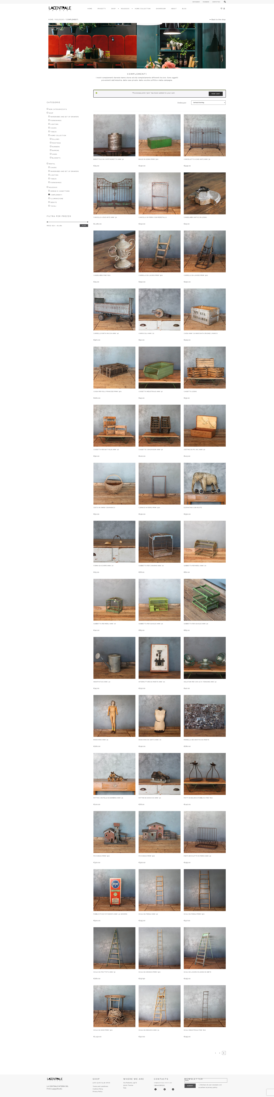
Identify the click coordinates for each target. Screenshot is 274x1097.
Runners (56, 147)
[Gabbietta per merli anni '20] (205, 542)
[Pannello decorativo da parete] (205, 716)
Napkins (55, 150)
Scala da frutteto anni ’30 (104, 972)
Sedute (54, 202)
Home (50, 19)
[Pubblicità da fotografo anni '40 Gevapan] (114, 890)
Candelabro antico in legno (195, 217)
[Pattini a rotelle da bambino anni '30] (114, 774)
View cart (215, 94)
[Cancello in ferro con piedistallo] (160, 193)
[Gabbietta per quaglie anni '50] (160, 600)
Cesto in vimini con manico (104, 507)
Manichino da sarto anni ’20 (150, 740)
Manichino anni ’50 (100, 740)
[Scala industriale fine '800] (205, 1006)
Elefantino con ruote (193, 507)
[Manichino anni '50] (114, 716)
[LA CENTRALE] (60, 8)
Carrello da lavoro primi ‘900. (196, 275)
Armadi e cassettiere (60, 191)
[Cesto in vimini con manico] (114, 484)
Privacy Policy (98, 1091)
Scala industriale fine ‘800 (195, 1030)
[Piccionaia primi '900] (114, 832)
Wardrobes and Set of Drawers (65, 117)
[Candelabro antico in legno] (205, 193)
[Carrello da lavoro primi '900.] (205, 251)
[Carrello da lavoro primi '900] (160, 251)
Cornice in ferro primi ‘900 (149, 507)
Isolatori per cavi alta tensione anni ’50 (200, 682)
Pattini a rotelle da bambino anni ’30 (108, 798)
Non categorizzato (58, 109)
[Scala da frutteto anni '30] (114, 948)
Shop (51, 113)
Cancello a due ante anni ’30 (105, 217)
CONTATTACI (216, 1)
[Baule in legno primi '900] (160, 135)
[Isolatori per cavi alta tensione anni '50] (205, 658)
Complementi (56, 195)
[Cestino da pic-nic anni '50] (205, 426)
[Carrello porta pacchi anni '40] (114, 309)
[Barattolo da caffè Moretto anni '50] (114, 135)
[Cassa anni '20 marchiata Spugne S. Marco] (205, 309)
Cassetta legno (190, 391)
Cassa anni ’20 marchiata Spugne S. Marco (201, 333)
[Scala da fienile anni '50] (160, 890)
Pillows (55, 139)
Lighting (54, 124)
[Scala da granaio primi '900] (160, 948)
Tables (54, 132)
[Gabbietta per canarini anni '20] (160, 542)
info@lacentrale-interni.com (163, 1082)
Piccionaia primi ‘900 (101, 856)
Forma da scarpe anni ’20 (103, 565)
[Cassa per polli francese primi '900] (114, 368)
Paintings (56, 143)
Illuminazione (57, 198)
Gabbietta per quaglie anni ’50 (151, 624)
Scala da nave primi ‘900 (103, 1030)
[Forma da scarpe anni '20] (114, 542)
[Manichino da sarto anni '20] (160, 716)
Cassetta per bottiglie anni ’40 (106, 449)
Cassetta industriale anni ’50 (151, 391)
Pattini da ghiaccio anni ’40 (150, 798)
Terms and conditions (100, 1086)
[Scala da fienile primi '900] (205, 890)
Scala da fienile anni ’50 (148, 914)
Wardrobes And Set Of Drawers (65, 171)
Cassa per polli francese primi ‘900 (107, 391)
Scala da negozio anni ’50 (149, 1030)
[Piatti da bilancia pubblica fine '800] (205, 774)
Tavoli (53, 206)
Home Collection (58, 135)
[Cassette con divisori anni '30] (160, 426)
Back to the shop (218, 19)
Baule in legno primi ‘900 (148, 159)
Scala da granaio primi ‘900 (150, 972)
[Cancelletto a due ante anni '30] (205, 135)
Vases (54, 154)
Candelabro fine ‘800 (101, 275)
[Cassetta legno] (205, 368)
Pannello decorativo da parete (196, 740)
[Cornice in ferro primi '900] (160, 484)
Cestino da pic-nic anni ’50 (194, 449)
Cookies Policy (98, 1089)
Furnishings (56, 120)
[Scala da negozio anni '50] (160, 1006)
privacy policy (212, 1087)
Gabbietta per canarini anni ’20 (151, 565)
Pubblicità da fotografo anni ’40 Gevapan (110, 914)
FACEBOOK (206, 1)
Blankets (56, 158)
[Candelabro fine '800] (114, 251)
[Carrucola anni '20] (160, 309)
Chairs (54, 128)
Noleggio (59, 19)
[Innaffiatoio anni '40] (114, 658)
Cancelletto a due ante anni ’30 (197, 159)
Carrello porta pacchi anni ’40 (106, 333)
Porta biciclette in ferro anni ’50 (197, 856)
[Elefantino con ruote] (205, 484)
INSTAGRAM (196, 1)
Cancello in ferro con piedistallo (153, 217)
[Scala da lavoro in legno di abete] (205, 948)
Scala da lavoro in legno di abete (197, 972)
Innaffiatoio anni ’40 (101, 682)
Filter (84, 225)
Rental (52, 164)
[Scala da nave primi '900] (114, 1006)
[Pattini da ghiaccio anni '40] (160, 774)
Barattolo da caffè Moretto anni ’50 (108, 159)
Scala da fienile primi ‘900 (194, 914)
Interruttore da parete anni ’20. (152, 682)
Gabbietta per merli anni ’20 (195, 565)
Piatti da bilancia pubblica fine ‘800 (198, 798)
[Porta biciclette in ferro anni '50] (205, 832)
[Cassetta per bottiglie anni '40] (114, 426)
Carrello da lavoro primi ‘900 (151, 275)
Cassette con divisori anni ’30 (151, 449)
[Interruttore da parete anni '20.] (160, 658)
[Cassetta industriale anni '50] (160, 368)
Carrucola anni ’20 (146, 333)
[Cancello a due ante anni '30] (114, 193)
